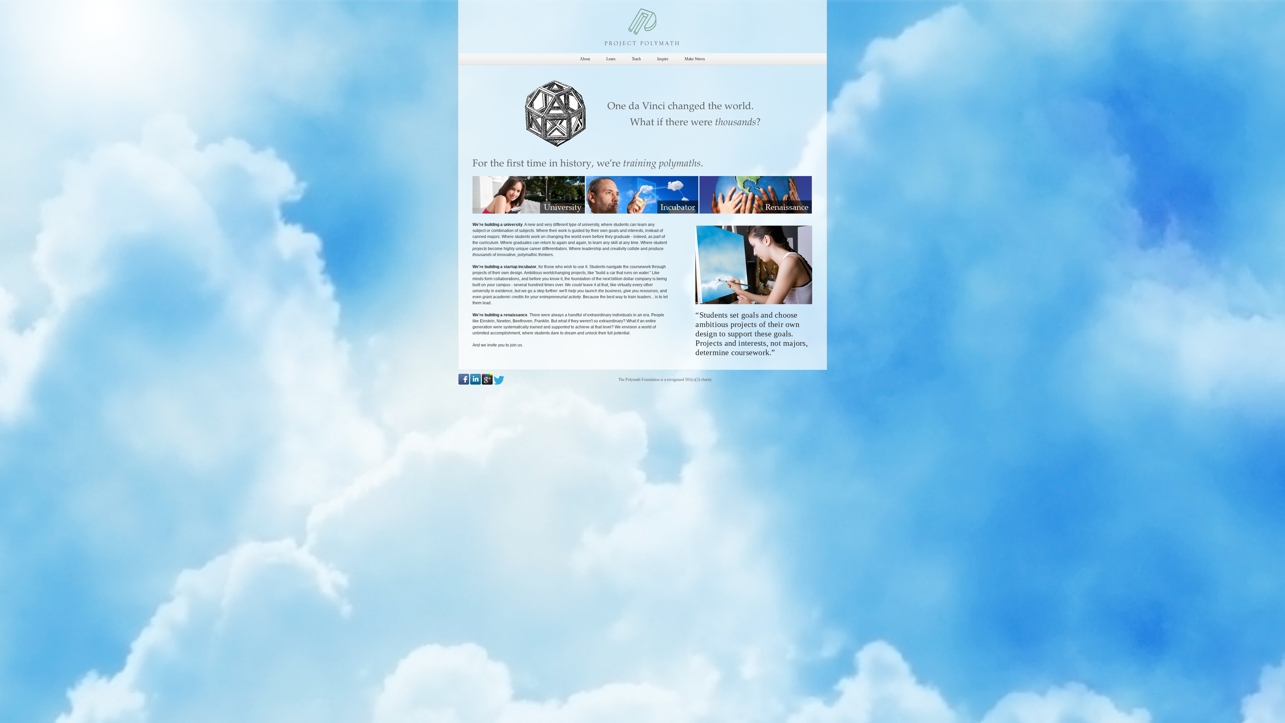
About (585, 59)
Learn (610, 59)
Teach (636, 59)
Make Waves (695, 59)
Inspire (662, 59)
